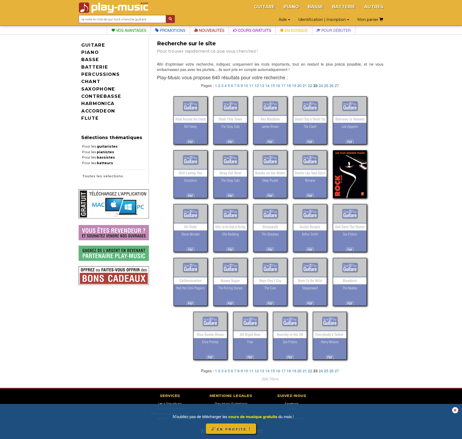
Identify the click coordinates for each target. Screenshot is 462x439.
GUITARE (264, 6)
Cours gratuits (254, 30)
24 (321, 85)
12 (257, 85)
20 (299, 85)
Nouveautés (211, 30)
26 (331, 85)
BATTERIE (343, 6)
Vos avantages (130, 30)
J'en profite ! (231, 429)
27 (337, 85)
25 (326, 85)
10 (246, 85)
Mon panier (368, 19)
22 (310, 85)
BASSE (315, 6)
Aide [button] (283, 19)
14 (267, 85)
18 (289, 85)
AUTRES (373, 6)
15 (273, 85)
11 (251, 85)
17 (283, 85)
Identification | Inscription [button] (322, 19)
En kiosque (296, 30)
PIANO (291, 6)
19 (294, 85)
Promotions (172, 30)
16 (278, 85)
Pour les (100, 146)
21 (305, 85)
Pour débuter (335, 30)
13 (262, 85)
